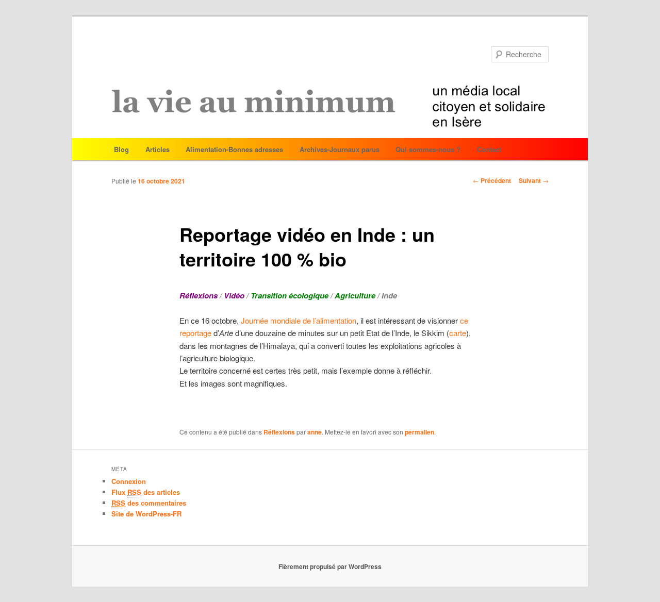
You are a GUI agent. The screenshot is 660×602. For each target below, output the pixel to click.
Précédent (492, 180)
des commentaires (148, 503)
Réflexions (279, 432)
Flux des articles (145, 492)
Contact (489, 149)
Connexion (128, 481)
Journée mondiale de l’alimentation (297, 320)
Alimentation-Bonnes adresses (234, 149)
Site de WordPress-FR (146, 514)
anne (314, 432)
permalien (419, 432)
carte (457, 332)
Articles (157, 149)
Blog (121, 149)
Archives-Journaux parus (340, 149)
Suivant (534, 180)
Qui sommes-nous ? (427, 149)
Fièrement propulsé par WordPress (330, 566)
